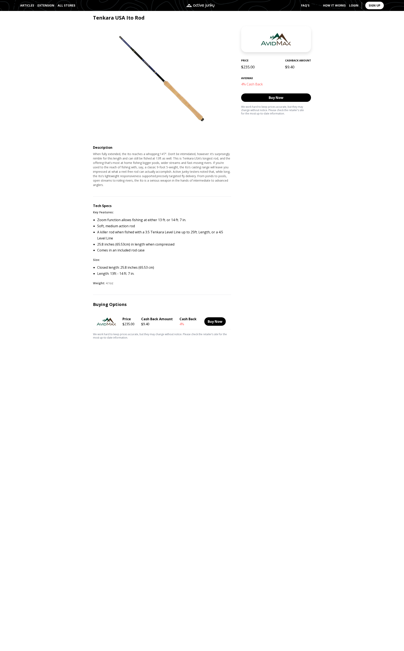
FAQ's (305, 5)
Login (353, 5)
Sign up (374, 5)
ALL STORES (66, 5)
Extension (45, 5)
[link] (162, 320)
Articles (27, 5)
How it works (334, 5)
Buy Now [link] (276, 97)
